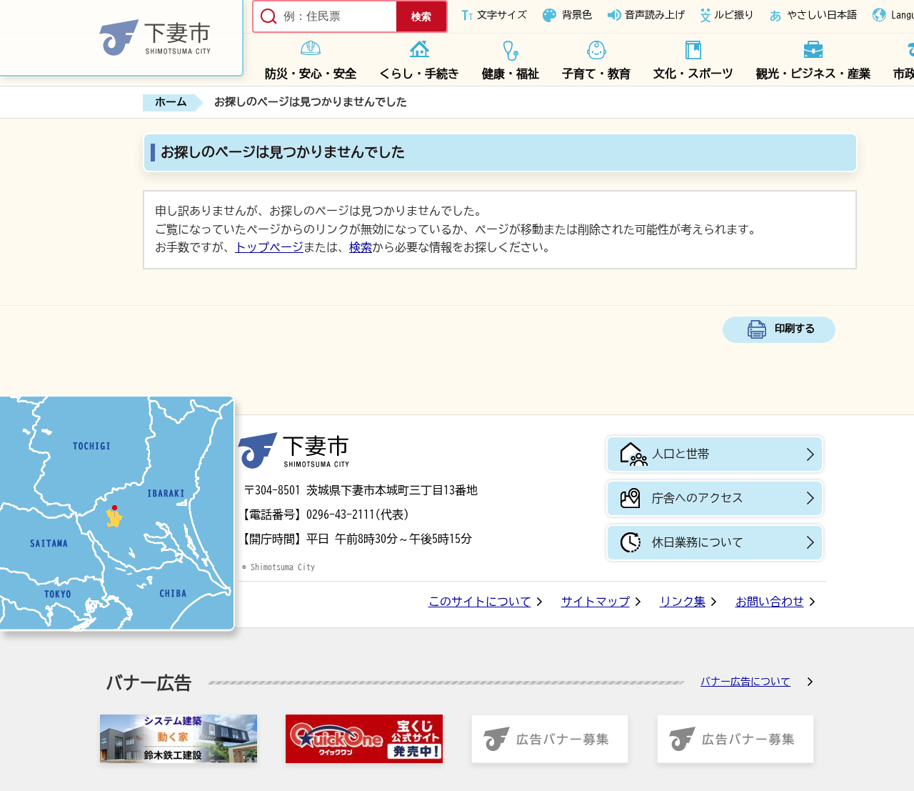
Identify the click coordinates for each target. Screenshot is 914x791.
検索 (360, 247)
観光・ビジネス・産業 (813, 73)
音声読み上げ (655, 15)
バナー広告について (745, 682)
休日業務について (697, 542)
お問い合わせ (769, 601)
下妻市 (293, 450)
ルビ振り (734, 15)
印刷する (795, 328)
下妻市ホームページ (121, 38)
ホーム (171, 101)
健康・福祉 (510, 73)
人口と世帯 (680, 453)
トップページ (269, 247)
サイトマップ (595, 601)
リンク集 (682, 601)
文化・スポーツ (693, 73)
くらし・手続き (419, 73)
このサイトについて (479, 601)
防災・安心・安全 (310, 73)
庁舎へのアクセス (697, 498)
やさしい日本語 (822, 15)
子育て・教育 (596, 73)
